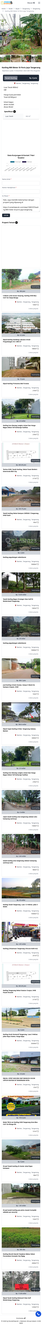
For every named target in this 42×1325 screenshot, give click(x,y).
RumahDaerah (14, 1321)
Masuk (30, 3)
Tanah (10, 9)
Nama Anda (6, 179)
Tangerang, (26, 83)
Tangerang (26, 9)
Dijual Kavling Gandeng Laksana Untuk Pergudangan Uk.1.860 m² (16, 341)
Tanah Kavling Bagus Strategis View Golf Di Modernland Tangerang (18, 600)
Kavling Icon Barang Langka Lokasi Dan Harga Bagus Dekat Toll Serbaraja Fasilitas (19, 426)
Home (4, 9)
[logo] (7, 2)
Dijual (17, 9)
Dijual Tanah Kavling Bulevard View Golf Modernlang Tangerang (17, 1299)
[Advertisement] (21, 247)
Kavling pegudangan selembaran (14, 557)
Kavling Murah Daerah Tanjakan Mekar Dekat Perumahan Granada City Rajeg (19, 1255)
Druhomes (20, 1318)
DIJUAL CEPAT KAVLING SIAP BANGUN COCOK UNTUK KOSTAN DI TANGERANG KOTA (19, 1079)
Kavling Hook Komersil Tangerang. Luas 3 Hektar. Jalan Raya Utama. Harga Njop (20, 1035)
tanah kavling (11, 78)
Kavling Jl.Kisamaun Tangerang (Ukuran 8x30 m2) (20, 948)
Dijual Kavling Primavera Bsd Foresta (16, 383)
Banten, (19, 83)
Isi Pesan (5, 196)
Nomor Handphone (9, 187)
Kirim (6, 215)
